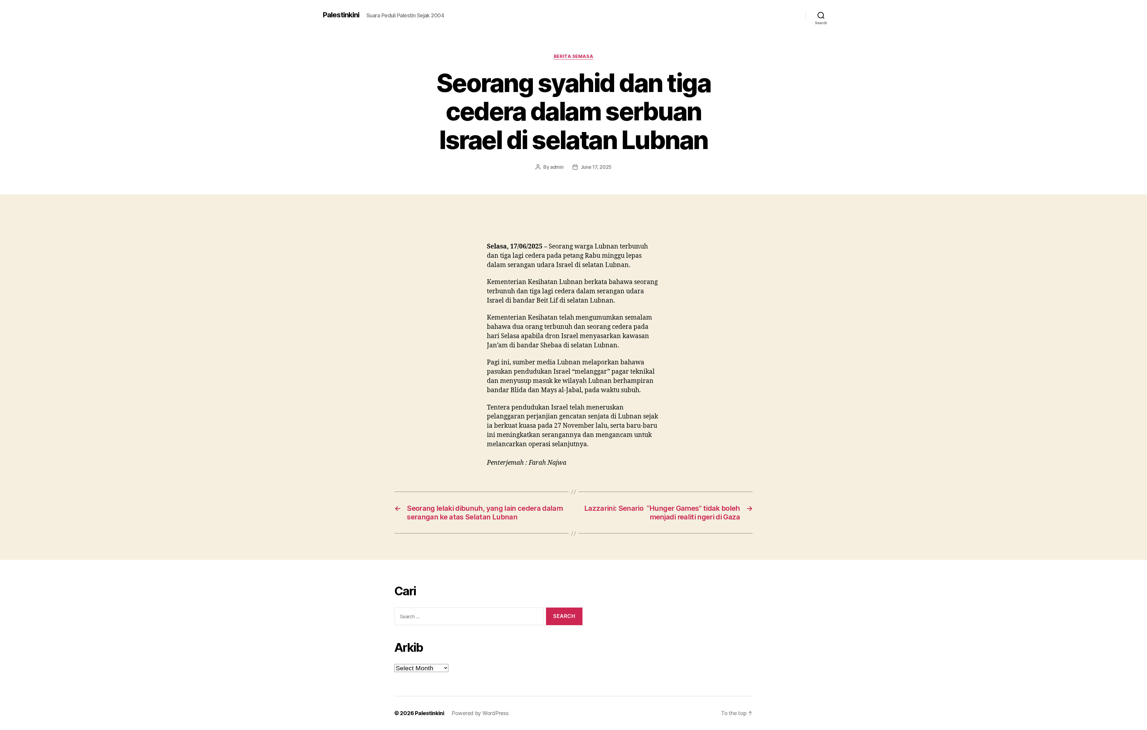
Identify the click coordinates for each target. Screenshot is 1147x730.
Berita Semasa (573, 56)
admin (557, 167)
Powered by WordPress (480, 713)
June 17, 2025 (596, 167)
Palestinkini (341, 15)
